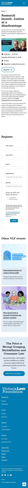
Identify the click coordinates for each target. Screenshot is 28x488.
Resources (4, 417)
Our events (4, 439)
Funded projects (5, 429)
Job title (8, 183)
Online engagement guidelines (8, 482)
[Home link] (13, 390)
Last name (9, 155)
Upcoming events (6, 442)
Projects (3, 401)
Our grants (4, 426)
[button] (24, 3)
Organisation (10, 173)
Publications (4, 404)
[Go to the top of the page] (24, 484)
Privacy (3, 479)
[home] (7, 3)
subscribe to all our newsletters (13, 212)
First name (9, 146)
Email (7, 164)
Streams (3, 413)
